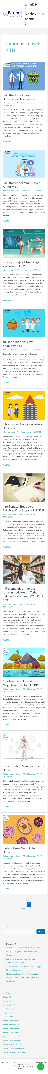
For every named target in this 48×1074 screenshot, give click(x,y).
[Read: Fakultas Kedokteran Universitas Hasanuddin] (24, 76)
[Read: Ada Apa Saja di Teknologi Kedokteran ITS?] (24, 243)
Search (5, 927)
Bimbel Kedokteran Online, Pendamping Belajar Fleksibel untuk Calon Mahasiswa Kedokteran (22, 977)
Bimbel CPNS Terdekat (12, 1032)
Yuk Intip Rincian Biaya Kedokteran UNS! (18, 344)
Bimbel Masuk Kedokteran (13, 1044)
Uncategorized (36, 103)
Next (24, 908)
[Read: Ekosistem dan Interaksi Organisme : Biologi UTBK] (24, 662)
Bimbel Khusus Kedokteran (13, 1048)
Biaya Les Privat (9, 1013)
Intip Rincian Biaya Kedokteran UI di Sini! (23, 426)
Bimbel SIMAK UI (10, 1017)
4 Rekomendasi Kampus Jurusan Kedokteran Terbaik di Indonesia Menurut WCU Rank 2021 (23, 594)
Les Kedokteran (9, 1009)
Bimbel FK (7, 997)
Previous (24, 900)
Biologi (5, 689)
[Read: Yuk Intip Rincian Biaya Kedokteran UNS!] (24, 323)
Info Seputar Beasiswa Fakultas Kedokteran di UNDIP (23, 509)
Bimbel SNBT (8, 1001)
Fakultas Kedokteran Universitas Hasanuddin (19, 97)
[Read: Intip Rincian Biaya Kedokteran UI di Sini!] (24, 405)
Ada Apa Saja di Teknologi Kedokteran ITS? (21, 264)
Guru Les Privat (9, 1005)
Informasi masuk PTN (11, 103)
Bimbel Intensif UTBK (11, 1024)
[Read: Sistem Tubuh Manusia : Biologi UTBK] (24, 747)
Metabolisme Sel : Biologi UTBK (20, 850)
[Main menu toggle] (43, 14)
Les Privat (6, 993)
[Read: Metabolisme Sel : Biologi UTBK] (24, 829)
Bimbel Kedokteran (10, 1020)
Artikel (5, 514)
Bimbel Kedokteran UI (31, 14)
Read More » (8, 141)
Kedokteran (25, 103)
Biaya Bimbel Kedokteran (13, 1036)
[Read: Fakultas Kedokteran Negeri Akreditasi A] (24, 164)
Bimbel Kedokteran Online (13, 1040)
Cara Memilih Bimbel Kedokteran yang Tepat (23, 948)
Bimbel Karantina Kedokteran (14, 1052)
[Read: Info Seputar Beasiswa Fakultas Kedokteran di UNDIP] (24, 487)
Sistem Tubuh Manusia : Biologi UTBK (24, 768)
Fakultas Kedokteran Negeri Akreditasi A (22, 185)
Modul (29, 689)
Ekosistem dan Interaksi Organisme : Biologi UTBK (20, 683)
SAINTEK (37, 689)
